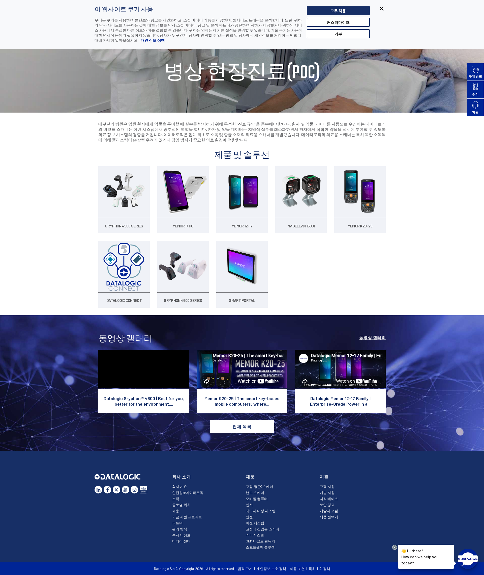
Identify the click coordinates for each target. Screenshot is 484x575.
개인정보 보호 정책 (271, 568)
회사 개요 (179, 486)
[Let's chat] (468, 559)
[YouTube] (125, 489)
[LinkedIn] (98, 489)
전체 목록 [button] (241, 426)
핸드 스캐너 (255, 492)
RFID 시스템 (255, 535)
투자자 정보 (181, 535)
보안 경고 (327, 505)
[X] (116, 489)
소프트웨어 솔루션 (260, 547)
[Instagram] (134, 489)
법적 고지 (245, 568)
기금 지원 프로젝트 (187, 517)
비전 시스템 (255, 523)
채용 (175, 511)
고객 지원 (327, 486)
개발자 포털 (329, 511)
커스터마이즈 (338, 22)
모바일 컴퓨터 (257, 498)
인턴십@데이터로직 (187, 492)
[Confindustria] (143, 489)
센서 (249, 505)
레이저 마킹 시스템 (261, 511)
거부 (338, 34)
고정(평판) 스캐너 (259, 486)
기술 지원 (327, 492)
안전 (249, 517)
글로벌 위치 (181, 505)
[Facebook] (107, 489)
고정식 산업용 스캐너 (262, 529)
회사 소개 (181, 476)
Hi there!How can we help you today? (420, 556)
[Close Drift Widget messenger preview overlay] (394, 547)
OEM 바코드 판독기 (260, 541)
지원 (324, 476)
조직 (175, 498)
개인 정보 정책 (152, 40)
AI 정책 (324, 568)
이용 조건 (297, 568)
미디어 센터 (181, 541)
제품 (250, 476)
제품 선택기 (329, 517)
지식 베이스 (329, 498)
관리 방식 (179, 529)
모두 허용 (338, 10)
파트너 (177, 523)
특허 (312, 568)
